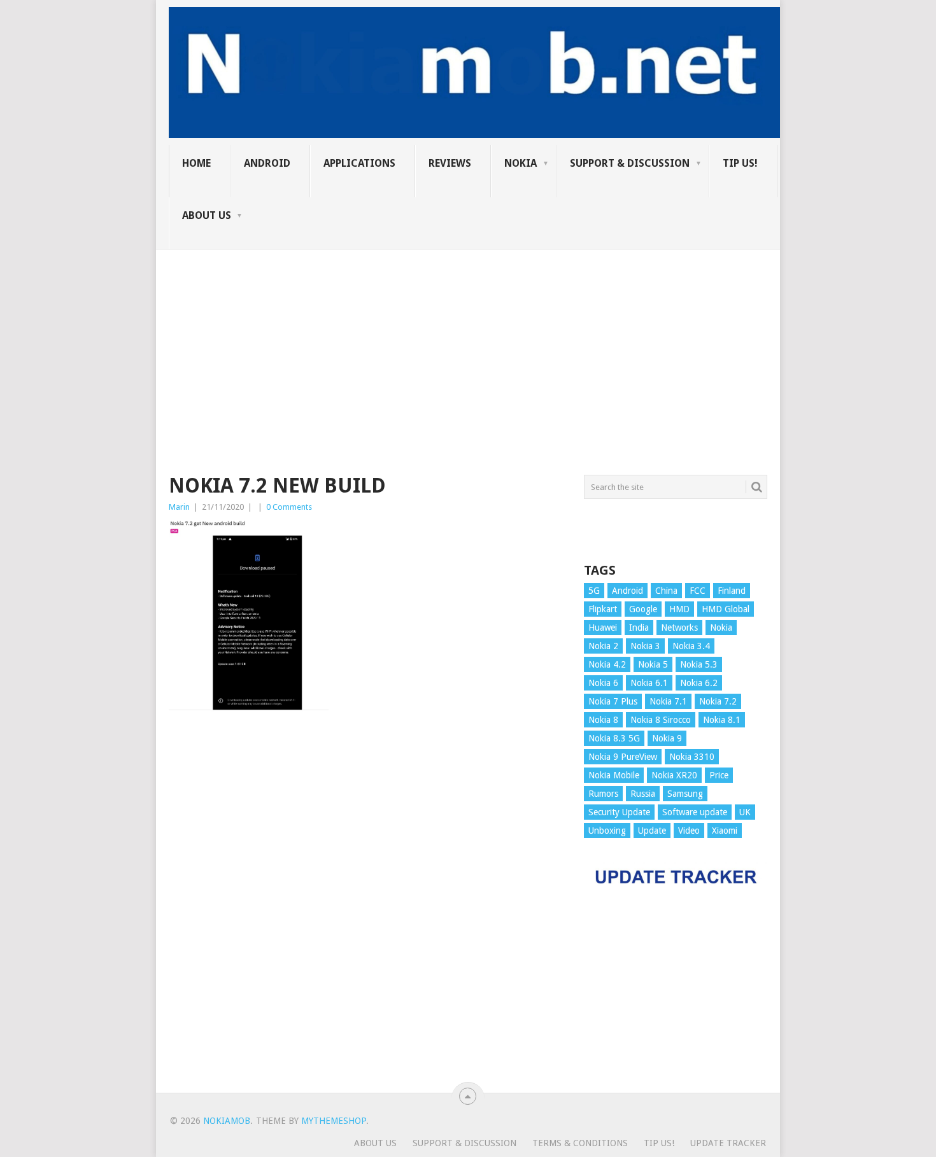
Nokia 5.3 (699, 664)
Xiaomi (724, 830)
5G (594, 591)
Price (718, 775)
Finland (732, 591)
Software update (694, 812)
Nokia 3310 (691, 757)
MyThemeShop (333, 1121)
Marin (179, 507)
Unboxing (607, 830)
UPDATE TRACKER (728, 1143)
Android (267, 163)
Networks (679, 627)
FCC (698, 591)
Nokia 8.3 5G (614, 738)
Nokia (520, 163)
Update (652, 830)
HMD (679, 609)
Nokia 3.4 (691, 646)
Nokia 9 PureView (622, 757)
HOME (196, 163)
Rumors (603, 794)
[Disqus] (367, 908)
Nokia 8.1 (722, 720)
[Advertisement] (468, 338)
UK (745, 812)
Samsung (685, 794)
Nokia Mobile (613, 775)
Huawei (602, 627)
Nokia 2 (603, 646)
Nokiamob (226, 1121)
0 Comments (289, 507)
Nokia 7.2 (718, 701)
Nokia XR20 (674, 775)
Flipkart (602, 609)
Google (643, 609)
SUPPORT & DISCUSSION (630, 163)
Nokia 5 (653, 664)
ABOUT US (206, 215)
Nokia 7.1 (668, 701)
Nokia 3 (645, 646)
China (666, 591)
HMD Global (725, 609)
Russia (642, 794)
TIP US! (740, 163)
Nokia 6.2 (699, 683)
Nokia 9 (667, 738)
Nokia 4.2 (607, 664)
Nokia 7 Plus (612, 701)
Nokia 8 (603, 720)
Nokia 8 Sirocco (660, 720)
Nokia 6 (603, 683)
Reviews (450, 163)
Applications (359, 163)
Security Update (619, 812)
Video (689, 830)
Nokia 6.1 (649, 683)
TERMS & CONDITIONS (580, 1143)
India (639, 627)
